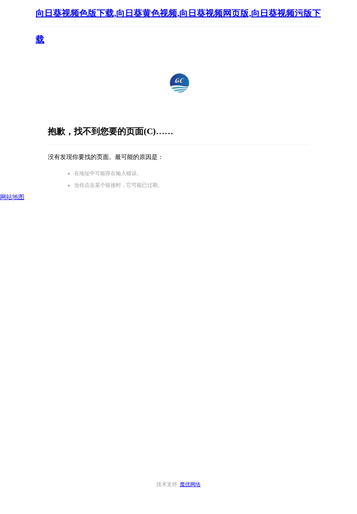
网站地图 (12, 197)
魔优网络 (190, 484)
